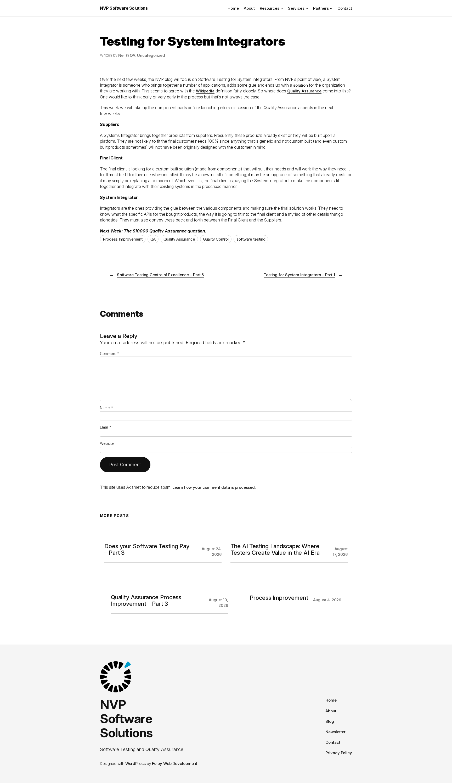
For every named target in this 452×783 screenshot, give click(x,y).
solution (301, 85)
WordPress (135, 763)
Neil (122, 55)
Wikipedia (205, 90)
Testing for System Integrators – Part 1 (299, 274)
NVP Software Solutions (124, 8)
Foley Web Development (174, 763)
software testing (250, 239)
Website (107, 443)
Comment (109, 353)
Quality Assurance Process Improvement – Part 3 (146, 600)
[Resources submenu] (281, 8)
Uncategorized (151, 55)
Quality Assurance (304, 90)
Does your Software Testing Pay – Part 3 (146, 549)
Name (106, 408)
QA (132, 55)
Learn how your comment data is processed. (214, 487)
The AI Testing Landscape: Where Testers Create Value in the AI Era (275, 549)
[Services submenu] (307, 8)
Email (105, 427)
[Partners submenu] (331, 8)
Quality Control (216, 239)
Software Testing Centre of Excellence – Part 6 (160, 274)
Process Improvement (123, 239)
